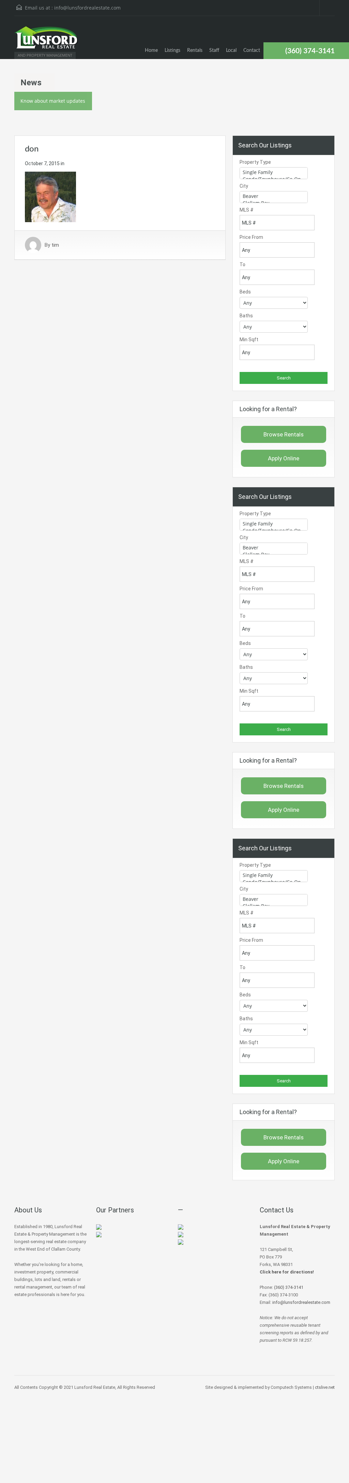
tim (55, 245)
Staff (214, 50)
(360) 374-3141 (310, 51)
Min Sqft (249, 339)
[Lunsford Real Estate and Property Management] (46, 40)
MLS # (247, 210)
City (244, 186)
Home (151, 50)
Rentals (194, 50)
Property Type (255, 162)
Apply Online (283, 458)
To (242, 264)
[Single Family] (273, 172)
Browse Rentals (283, 434)
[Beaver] (273, 196)
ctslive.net (325, 1387)
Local (231, 50)
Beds (245, 291)
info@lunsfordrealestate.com (87, 7)
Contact (251, 50)
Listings (172, 50)
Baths (246, 315)
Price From (251, 237)
